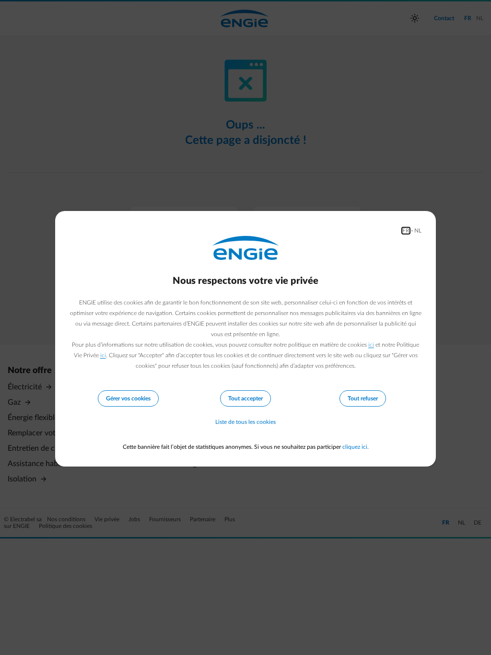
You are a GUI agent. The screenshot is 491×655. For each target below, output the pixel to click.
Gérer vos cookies (128, 398)
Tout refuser (363, 398)
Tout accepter (245, 398)
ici (371, 345)
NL (417, 231)
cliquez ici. (355, 447)
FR (405, 231)
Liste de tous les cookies (245, 422)
